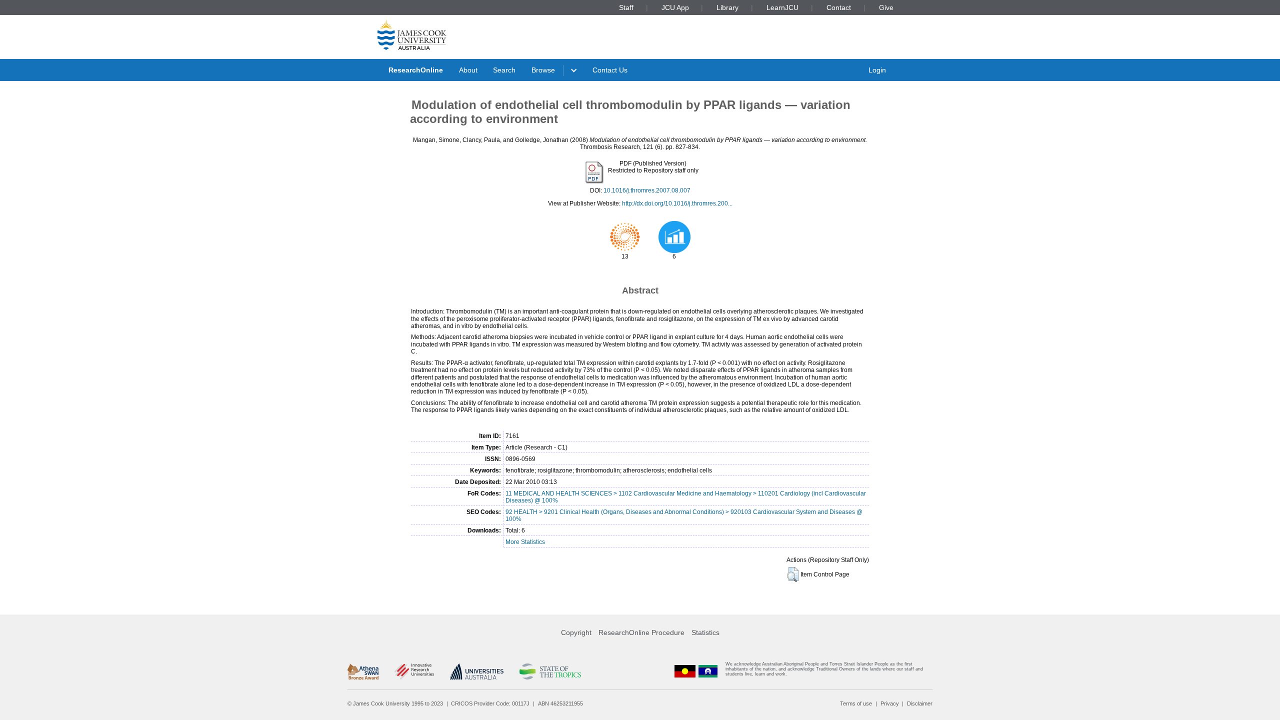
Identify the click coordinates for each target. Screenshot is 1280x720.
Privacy (889, 703)
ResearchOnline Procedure (641, 632)
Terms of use (856, 703)
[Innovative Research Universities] (414, 672)
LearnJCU (782, 8)
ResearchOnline (415, 70)
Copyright (576, 632)
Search (504, 70)
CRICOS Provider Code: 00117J (490, 703)
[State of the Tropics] (550, 672)
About (468, 70)
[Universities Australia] (477, 672)
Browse (543, 70)
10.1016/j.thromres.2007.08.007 (647, 190)
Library (727, 8)
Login (877, 70)
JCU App (675, 8)
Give (886, 8)
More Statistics (525, 542)
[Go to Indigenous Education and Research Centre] (685, 671)
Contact (838, 8)
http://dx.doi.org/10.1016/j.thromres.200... (677, 203)
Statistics (706, 632)
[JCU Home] (412, 34)
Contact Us (610, 70)
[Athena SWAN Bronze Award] (363, 672)
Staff (626, 8)
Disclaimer (919, 703)
